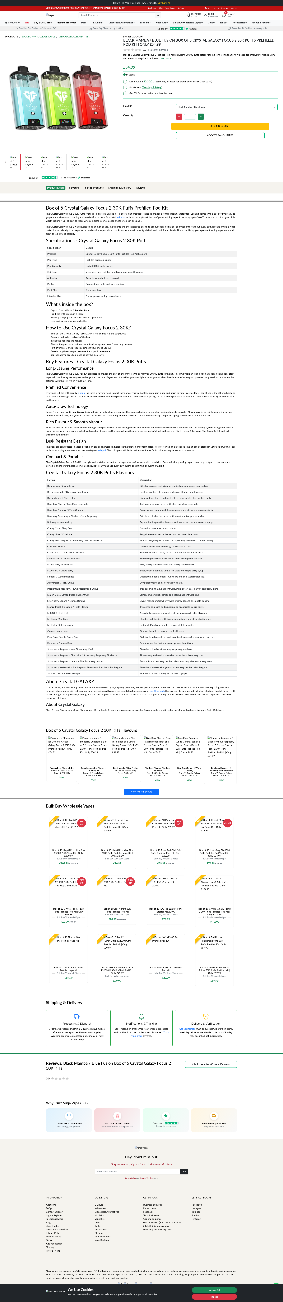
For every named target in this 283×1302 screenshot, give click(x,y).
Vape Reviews (102, 1240)
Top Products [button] (11, 23)
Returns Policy (53, 1236)
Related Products (94, 188)
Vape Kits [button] (161, 23)
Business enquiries (152, 1205)
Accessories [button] (239, 23)
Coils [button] (210, 23)
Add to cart (220, 126)
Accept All (214, 1290)
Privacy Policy (130, 1178)
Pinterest (196, 1219)
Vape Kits (100, 1219)
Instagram (197, 1208)
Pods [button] (83, 23)
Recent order (150, 1208)
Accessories (101, 1229)
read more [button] (166, 58)
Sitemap (50, 1247)
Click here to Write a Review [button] (211, 1064)
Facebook (197, 1205)
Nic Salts (99, 1215)
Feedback (148, 1212)
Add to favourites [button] (220, 135)
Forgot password (54, 1219)
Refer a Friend (53, 1251)
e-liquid (81, 393)
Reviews (140, 188)
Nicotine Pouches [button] (261, 23)
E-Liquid (99, 1205)
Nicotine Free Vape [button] (66, 23)
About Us (51, 1205)
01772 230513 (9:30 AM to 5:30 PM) (162, 1222)
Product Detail (55, 188)
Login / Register (54, 1215)
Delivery (180, 8)
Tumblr (195, 1215)
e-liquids (121, 217)
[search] (158, 15)
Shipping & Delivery (119, 188)
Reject (214, 1297)
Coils (97, 1222)
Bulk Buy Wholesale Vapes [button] (187, 23)
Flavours (74, 188)
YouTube (196, 1212)
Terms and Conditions (57, 1229)
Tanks (97, 1226)
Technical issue (151, 1215)
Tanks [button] (223, 23)
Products (11, 37)
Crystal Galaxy (135, 37)
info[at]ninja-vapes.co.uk (156, 1226)
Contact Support (54, 1212)
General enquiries (152, 1219)
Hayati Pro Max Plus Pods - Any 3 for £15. (140, 3)
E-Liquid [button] (97, 23)
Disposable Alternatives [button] (120, 23)
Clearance (100, 1233)
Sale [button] (27, 23)
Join (184, 1171)
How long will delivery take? (157, 1229)
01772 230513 (213, 8)
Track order (152, 8)
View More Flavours (141, 792)
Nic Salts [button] (144, 23)
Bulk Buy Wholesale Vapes (38, 37)
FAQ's (49, 1208)
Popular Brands (103, 1236)
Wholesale (100, 1208)
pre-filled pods (157, 691)
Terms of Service (146, 1178)
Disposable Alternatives (74, 37)
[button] (146, 50)
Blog (161, 8)
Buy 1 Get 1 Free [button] (43, 23)
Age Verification (187, 1029)
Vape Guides (170, 8)
